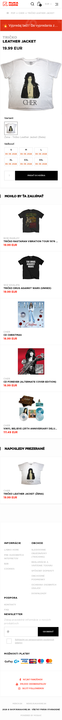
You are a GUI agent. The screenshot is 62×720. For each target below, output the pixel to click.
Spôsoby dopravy (42, 571)
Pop (13, 13)
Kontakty (10, 604)
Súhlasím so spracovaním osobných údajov (34, 641)
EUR (47, 4)
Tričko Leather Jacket (41, 13)
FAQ (6, 609)
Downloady (38, 593)
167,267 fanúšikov (32, 679)
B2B (6, 563)
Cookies (9, 569)
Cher (21, 13)
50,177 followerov (33, 688)
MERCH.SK (17, 703)
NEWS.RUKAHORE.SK (36, 703)
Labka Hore (11, 550)
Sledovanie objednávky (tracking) (39, 553)
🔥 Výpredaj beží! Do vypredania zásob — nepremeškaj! (32, 25)
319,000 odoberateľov (32, 684)
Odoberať (48, 631)
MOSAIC (37, 715)
